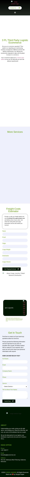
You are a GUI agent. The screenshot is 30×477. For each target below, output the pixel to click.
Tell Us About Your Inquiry (9, 389)
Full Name (5, 358)
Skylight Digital (20, 474)
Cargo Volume (6, 262)
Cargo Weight (6, 249)
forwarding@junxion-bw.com (8, 455)
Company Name (7, 371)
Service (4, 383)
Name (4, 231)
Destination (5, 255)
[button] (15, 12)
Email (4, 237)
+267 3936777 (4, 450)
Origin (4, 243)
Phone (4, 377)
